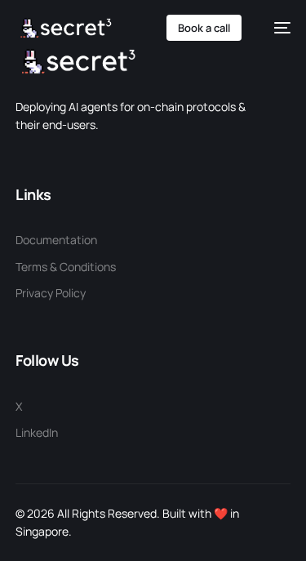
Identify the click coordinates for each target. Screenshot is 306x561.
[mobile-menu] (274, 27)
